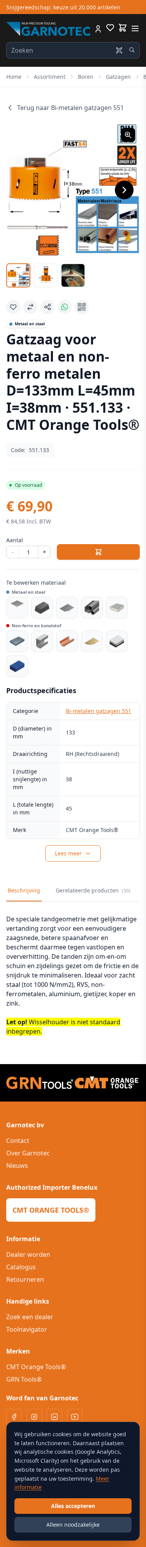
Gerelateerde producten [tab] (93, 890)
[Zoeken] (132, 50)
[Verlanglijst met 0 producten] (110, 29)
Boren (85, 76)
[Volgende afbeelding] (124, 190)
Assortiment (49, 76)
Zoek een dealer (29, 1317)
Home (13, 76)
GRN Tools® (24, 1379)
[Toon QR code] (82, 307)
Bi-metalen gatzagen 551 (98, 711)
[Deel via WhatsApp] (65, 307)
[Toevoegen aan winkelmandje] (98, 552)
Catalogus (21, 1267)
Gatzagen (118, 76)
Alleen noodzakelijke (73, 1524)
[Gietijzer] (42, 608)
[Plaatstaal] (67, 608)
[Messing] (92, 641)
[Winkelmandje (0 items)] (122, 27)
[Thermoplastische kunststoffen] (17, 666)
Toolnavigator (26, 1329)
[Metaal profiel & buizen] (92, 608)
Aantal (14, 540)
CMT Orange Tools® (36, 1366)
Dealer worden (28, 1254)
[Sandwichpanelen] (117, 608)
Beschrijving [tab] (24, 890)
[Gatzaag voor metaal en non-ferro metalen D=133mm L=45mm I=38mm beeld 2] (45, 275)
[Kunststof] (117, 641)
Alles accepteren (73, 1506)
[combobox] (73, 50)
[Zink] (17, 641)
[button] (73, 190)
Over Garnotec (28, 1153)
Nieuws (17, 1165)
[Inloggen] (98, 29)
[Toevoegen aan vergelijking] (30, 307)
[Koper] (67, 641)
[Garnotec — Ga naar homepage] (48, 29)
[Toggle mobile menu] (135, 28)
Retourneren (25, 1279)
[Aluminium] (42, 641)
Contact (17, 1140)
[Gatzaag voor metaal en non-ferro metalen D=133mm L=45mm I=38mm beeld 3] (73, 275)
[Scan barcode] (119, 50)
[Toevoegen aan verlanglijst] (13, 307)
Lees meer (68, 853)
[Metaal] (17, 608)
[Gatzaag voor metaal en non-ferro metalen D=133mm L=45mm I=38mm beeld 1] (18, 275)
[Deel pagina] (47, 307)
